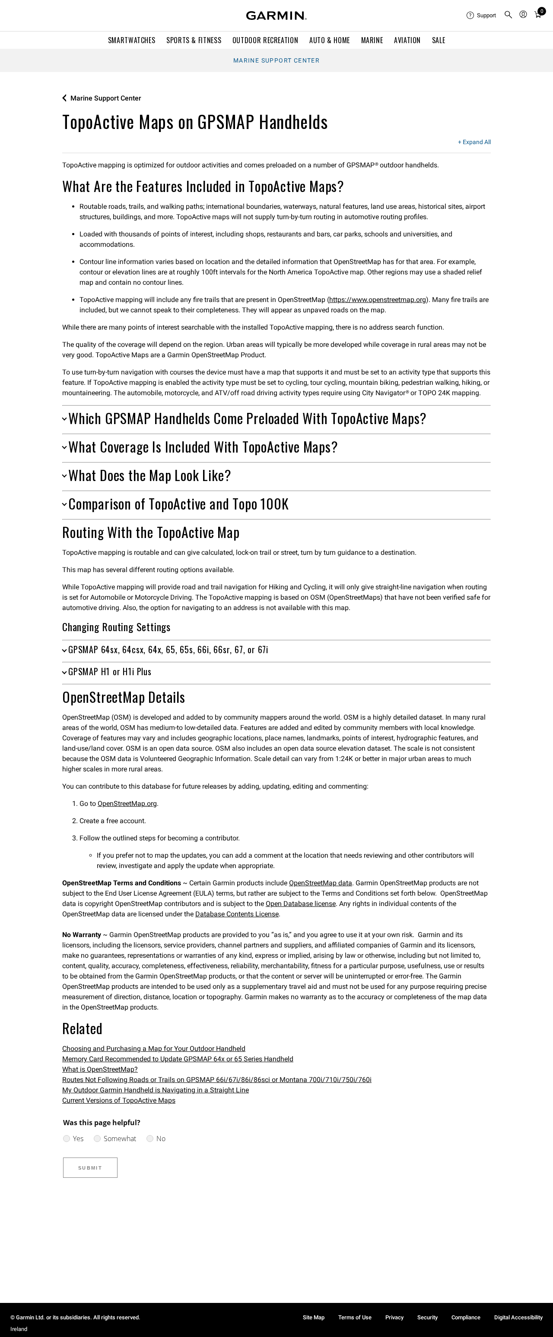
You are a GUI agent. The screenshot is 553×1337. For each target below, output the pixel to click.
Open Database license (301, 904)
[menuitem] (482, 15)
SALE (438, 40)
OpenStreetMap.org (127, 803)
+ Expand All (474, 142)
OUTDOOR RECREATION (265, 40)
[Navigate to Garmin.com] (276, 15)
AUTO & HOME (329, 40)
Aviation (407, 40)
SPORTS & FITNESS (193, 40)
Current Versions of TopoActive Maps (118, 1100)
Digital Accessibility (518, 1317)
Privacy (394, 1317)
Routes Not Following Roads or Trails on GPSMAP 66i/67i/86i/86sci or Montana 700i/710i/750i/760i (217, 1080)
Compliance (465, 1317)
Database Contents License (237, 914)
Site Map (313, 1317)
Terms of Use (355, 1317)
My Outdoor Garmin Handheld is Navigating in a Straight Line (155, 1090)
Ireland (18, 1329)
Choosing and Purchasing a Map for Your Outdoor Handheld (153, 1048)
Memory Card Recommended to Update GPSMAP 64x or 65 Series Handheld (177, 1059)
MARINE (372, 40)
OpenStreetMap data (320, 883)
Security (427, 1317)
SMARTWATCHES (132, 40)
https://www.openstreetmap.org (377, 300)
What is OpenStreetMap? (100, 1069)
